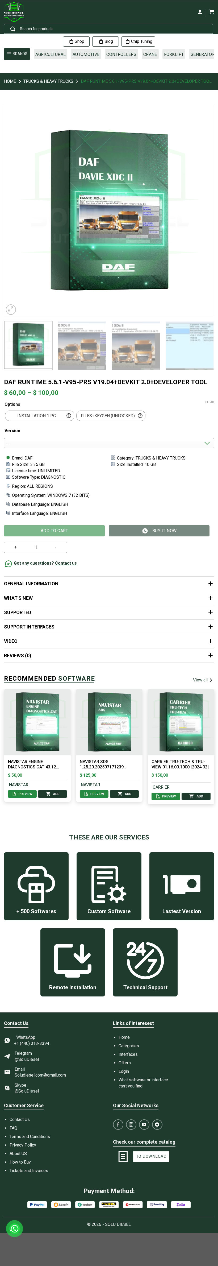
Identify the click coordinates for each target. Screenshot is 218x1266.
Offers (125, 1062)
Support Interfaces (29, 627)
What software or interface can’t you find (143, 1082)
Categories (129, 1045)
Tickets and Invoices (29, 1170)
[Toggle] (210, 584)
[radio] (39, 416)
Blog (108, 41)
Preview (70, 794)
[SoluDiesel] (17, 12)
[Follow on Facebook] (118, 1124)
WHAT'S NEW (18, 598)
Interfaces (128, 1054)
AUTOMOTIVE (86, 54)
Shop (79, 41)
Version (12, 430)
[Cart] (211, 12)
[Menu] (17, 54)
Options (12, 404)
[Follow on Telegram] (157, 1124)
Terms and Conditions (30, 1136)
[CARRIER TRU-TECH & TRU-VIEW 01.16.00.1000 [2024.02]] (153, 722)
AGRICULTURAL (50, 54)
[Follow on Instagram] (131, 1124)
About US (18, 1153)
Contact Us (20, 1119)
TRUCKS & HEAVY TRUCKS (48, 81)
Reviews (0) (17, 655)
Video (11, 641)
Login (124, 1071)
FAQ (13, 1128)
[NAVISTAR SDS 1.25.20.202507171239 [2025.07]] (82, 722)
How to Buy (20, 1162)
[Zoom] (11, 309)
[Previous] (15, 211)
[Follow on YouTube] (144, 1124)
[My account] (200, 12)
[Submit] (13, 29)
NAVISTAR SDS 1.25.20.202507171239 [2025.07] (74, 764)
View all (200, 679)
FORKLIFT (174, 54)
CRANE (150, 54)
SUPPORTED (17, 612)
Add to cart (54, 530)
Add (29, 794)
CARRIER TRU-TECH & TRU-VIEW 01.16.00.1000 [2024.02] (152, 764)
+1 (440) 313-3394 (31, 1043)
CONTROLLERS (121, 54)
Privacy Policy (23, 1145)
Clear (209, 402)
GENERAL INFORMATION (31, 583)
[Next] (203, 211)
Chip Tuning (141, 41)
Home (10, 81)
